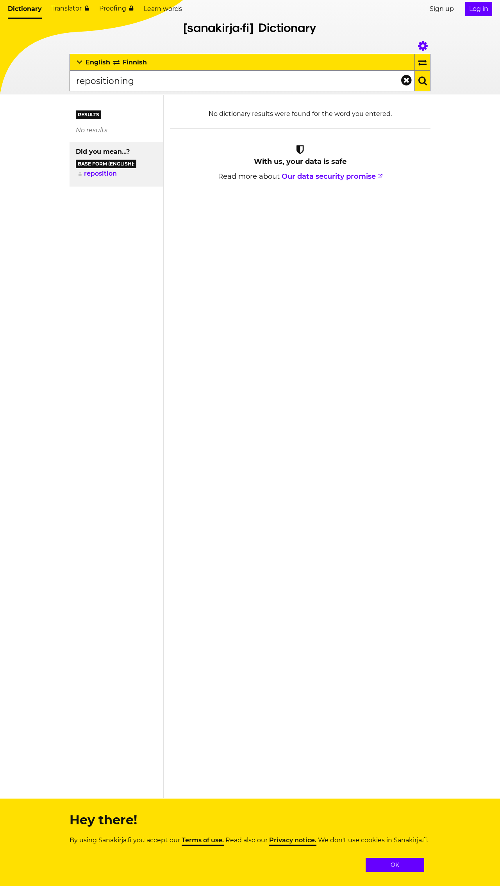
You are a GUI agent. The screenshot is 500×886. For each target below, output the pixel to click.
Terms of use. (203, 840)
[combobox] (242, 81)
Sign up (442, 8)
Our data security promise (329, 176)
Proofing (112, 8)
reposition (100, 173)
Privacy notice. (292, 840)
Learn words (163, 8)
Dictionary (25, 8)
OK (395, 864)
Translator (66, 8)
